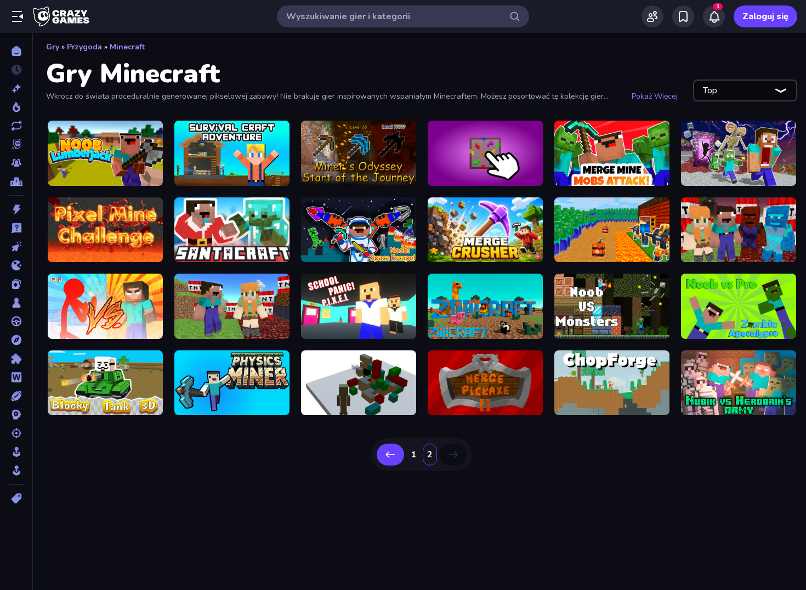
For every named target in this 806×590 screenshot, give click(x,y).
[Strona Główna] (16, 51)
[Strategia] (16, 414)
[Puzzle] (16, 358)
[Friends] (652, 16)
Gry (52, 47)
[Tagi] (16, 498)
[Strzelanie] (16, 433)
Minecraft (127, 47)
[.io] (16, 265)
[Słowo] (16, 377)
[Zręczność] (16, 470)
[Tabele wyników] (16, 181)
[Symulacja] (16, 452)
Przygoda (84, 47)
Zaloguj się (765, 16)
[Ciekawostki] (16, 228)
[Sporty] (16, 396)
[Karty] (16, 284)
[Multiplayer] (16, 163)
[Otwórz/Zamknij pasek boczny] (17, 16)
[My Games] (683, 16)
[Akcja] (16, 209)
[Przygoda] (16, 340)
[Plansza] (16, 302)
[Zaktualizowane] (16, 125)
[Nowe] (16, 88)
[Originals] (16, 144)
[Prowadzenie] (16, 321)
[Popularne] (16, 107)
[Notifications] (714, 16)
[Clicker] (16, 246)
